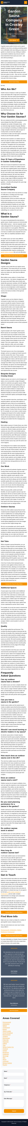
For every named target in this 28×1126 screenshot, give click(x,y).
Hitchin (4, 1059)
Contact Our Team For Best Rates (14, 584)
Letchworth (6, 1061)
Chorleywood (10, 932)
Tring (4, 1045)
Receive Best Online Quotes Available (14, 255)
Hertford (5, 1050)
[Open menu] (25, 2)
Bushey (5, 1029)
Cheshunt (5, 1049)
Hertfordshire (13, 930)
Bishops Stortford (7, 1063)
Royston (5, 1065)
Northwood (4, 932)
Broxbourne (6, 1052)
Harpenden (6, 1041)
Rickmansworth (5, 930)
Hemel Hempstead (8, 1033)
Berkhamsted (6, 1038)
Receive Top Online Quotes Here (14, 935)
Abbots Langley (7, 1031)
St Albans (5, 1036)
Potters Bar (6, 1040)
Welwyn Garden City (8, 1047)
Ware (4, 1057)
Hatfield (5, 1043)
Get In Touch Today (14, 81)
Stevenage (5, 1056)
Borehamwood (6, 1034)
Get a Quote (13, 40)
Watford (19, 930)
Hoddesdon (6, 1054)
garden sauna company (7, 252)
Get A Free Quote (14, 1010)
